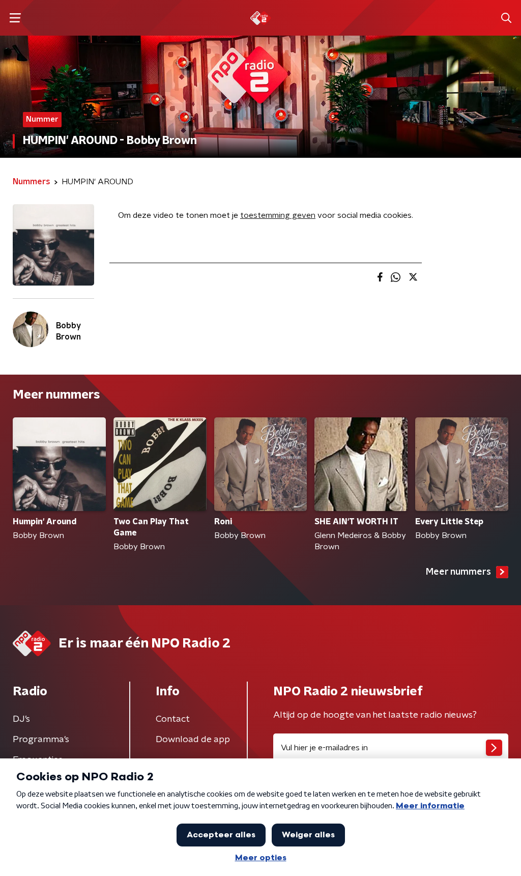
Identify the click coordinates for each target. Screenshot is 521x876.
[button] (15, 18)
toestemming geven (277, 215)
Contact (173, 719)
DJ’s (21, 719)
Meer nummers (458, 572)
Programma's (41, 739)
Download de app (193, 739)
